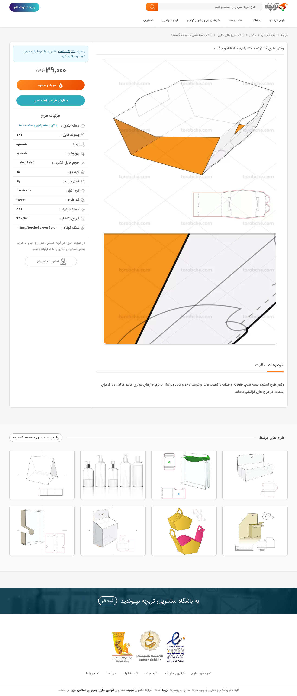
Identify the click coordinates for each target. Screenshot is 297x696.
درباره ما (111, 673)
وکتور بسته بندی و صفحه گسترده (191, 35)
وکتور (252, 35)
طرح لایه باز (277, 20)
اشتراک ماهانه (66, 51)
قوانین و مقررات (174, 673)
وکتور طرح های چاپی (230, 35)
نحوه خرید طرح (201, 673)
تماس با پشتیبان (48, 261)
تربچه (284, 35)
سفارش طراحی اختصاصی (51, 100)
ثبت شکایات (130, 673)
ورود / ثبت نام (24, 7)
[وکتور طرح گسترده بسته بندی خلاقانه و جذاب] (190, 202)
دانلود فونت (151, 673)
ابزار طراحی (170, 20)
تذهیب (148, 20)
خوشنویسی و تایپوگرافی (203, 20)
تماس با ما (92, 673)
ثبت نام (107, 601)
